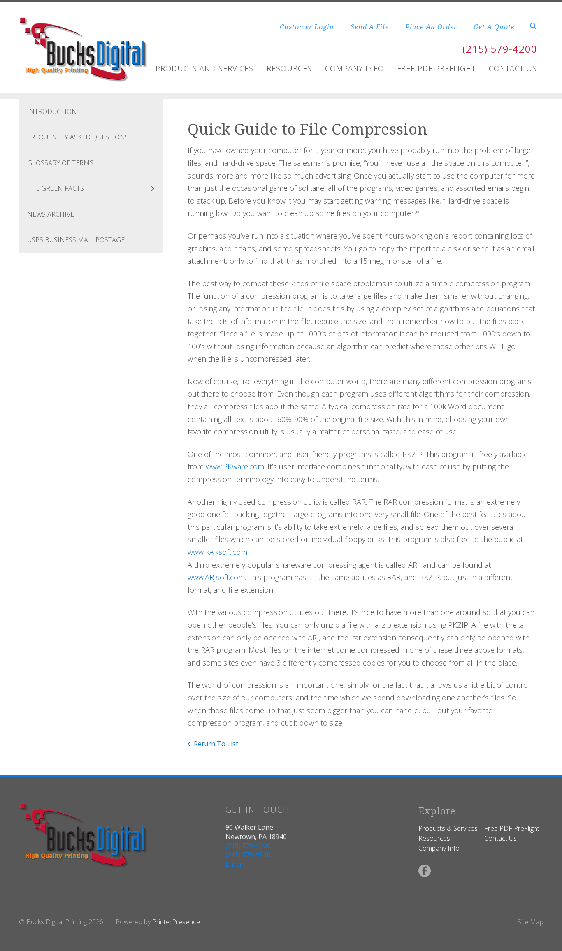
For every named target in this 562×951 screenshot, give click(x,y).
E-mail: (235, 864)
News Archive (50, 214)
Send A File (370, 26)
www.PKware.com (235, 466)
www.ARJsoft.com (216, 577)
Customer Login (307, 26)
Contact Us (513, 68)
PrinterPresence (176, 921)
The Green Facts (55, 188)
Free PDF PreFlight (511, 828)
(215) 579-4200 (499, 49)
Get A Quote (494, 26)
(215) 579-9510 (248, 854)
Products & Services (448, 828)
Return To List (216, 743)
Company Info (354, 68)
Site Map (530, 921)
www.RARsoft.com (217, 552)
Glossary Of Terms (60, 162)
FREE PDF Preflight (436, 68)
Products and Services (204, 68)
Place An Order (431, 26)
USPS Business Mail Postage (76, 239)
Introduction (52, 111)
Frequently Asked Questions (78, 136)
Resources (289, 68)
